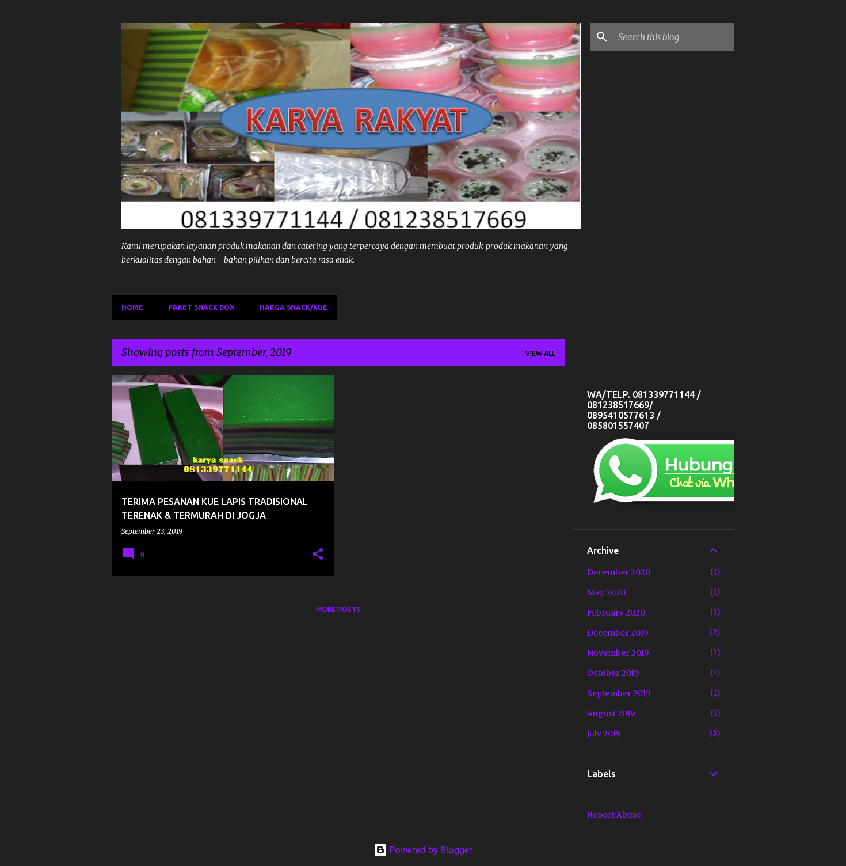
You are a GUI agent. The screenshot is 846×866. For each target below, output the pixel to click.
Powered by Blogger (429, 850)
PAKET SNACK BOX (201, 307)
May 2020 (606, 592)
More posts (338, 609)
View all (540, 353)
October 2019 (613, 673)
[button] (318, 555)
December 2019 (618, 633)
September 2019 (619, 693)
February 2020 (616, 612)
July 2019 (604, 733)
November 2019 (618, 653)
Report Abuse (614, 815)
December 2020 (618, 572)
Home (132, 307)
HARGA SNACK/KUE (293, 307)
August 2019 (611, 713)
